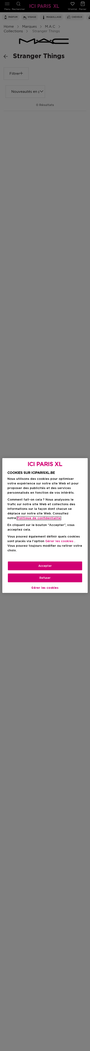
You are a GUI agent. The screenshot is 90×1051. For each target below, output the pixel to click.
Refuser (45, 578)
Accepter (45, 566)
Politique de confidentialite (39, 518)
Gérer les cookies (44, 587)
